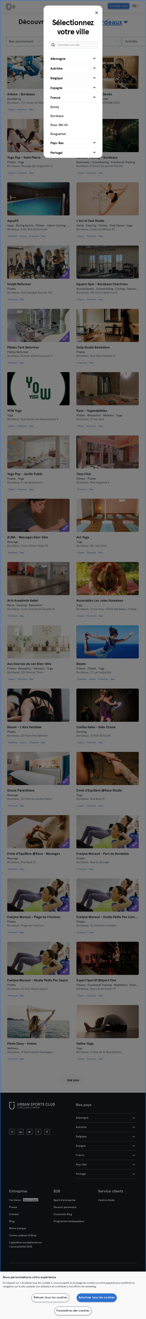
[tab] (73, 59)
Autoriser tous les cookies (97, 1297)
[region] (73, 1295)
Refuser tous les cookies (50, 1297)
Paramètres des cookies (73, 1310)
